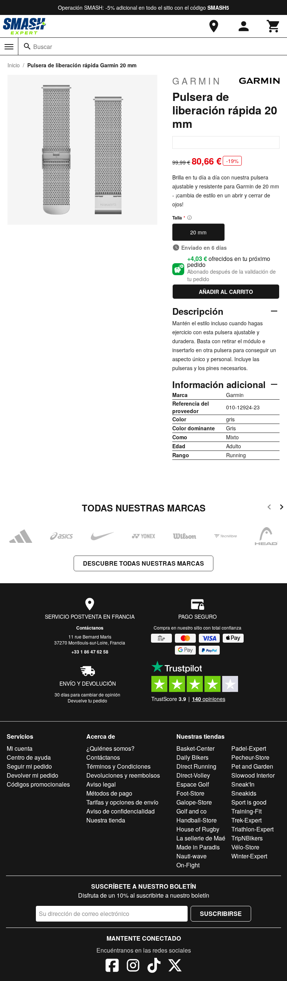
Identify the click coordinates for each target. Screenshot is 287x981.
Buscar (42, 46)
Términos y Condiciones (118, 766)
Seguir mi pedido (29, 766)
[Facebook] (112, 966)
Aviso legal (101, 784)
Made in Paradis (198, 847)
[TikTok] (153, 966)
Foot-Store (190, 793)
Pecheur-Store (250, 757)
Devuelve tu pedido (87, 700)
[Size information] (189, 217)
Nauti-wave (191, 856)
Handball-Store (196, 820)
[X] (174, 966)
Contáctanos (90, 628)
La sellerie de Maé (200, 838)
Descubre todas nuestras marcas (143, 563)
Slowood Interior (253, 775)
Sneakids (243, 793)
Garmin (197, 81)
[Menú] (9, 47)
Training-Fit (246, 811)
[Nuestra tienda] (213, 26)
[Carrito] (273, 26)
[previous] (269, 508)
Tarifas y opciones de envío (122, 802)
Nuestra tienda (105, 820)
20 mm (198, 232)
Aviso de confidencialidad (120, 811)
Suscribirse (221, 913)
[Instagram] (133, 966)
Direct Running (196, 766)
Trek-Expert (246, 820)
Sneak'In (242, 784)
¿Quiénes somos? (110, 748)
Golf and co (191, 811)
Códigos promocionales (38, 784)
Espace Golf (192, 784)
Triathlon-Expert (252, 829)
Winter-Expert (249, 856)
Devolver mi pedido (32, 775)
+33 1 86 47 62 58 (89, 651)
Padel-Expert (248, 748)
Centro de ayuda (29, 757)
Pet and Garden (252, 766)
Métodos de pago (109, 793)
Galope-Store (194, 802)
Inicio (13, 65)
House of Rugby (197, 829)
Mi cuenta (20, 748)
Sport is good (248, 802)
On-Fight (188, 865)
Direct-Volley (193, 775)
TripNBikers (247, 838)
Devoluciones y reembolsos (123, 775)
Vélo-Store (245, 847)
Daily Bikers (192, 757)
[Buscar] (27, 46)
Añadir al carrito (226, 291)
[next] (281, 508)
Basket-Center (195, 748)
